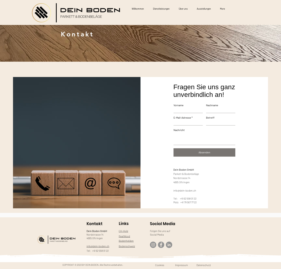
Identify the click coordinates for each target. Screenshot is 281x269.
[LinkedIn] (169, 245)
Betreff (210, 117)
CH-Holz (123, 230)
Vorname (179, 105)
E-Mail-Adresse (182, 117)
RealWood (124, 236)
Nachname (212, 105)
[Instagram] (153, 245)
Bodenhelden (126, 240)
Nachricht (179, 130)
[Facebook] (161, 245)
